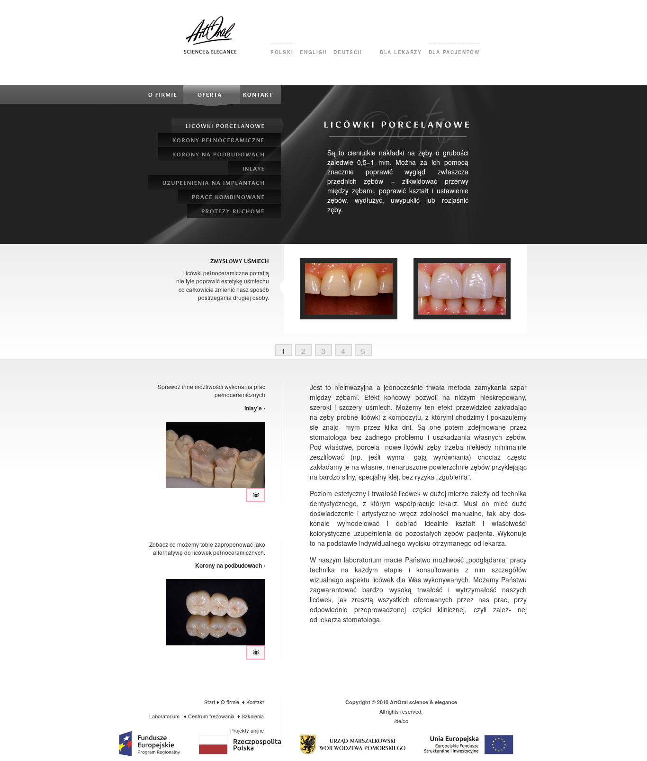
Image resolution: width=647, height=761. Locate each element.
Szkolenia (253, 716)
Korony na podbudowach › (230, 565)
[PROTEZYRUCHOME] (234, 211)
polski (281, 52)
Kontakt (255, 702)
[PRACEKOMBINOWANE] (229, 197)
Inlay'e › (254, 408)
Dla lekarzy (401, 52)
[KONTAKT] (260, 94)
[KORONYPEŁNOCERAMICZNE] (219, 140)
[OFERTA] (211, 94)
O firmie (230, 702)
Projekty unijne (247, 730)
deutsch (347, 52)
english (313, 52)
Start (209, 702)
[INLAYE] (254, 168)
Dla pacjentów (454, 52)
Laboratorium (164, 716)
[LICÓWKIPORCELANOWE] (226, 125)
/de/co (401, 721)
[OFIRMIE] (163, 94)
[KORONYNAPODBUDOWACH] (219, 154)
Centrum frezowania (211, 716)
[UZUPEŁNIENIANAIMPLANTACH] (214, 182)
